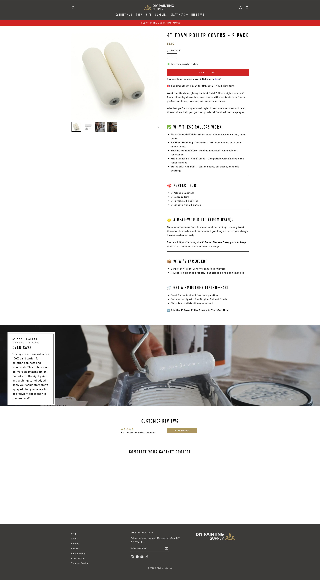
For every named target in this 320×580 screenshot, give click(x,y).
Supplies (161, 14)
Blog (73, 533)
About (74, 538)
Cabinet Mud (124, 14)
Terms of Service (79, 563)
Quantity (174, 50)
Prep (139, 14)
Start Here (178, 14)
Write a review (182, 430)
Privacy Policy (78, 558)
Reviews (75, 548)
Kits (149, 14)
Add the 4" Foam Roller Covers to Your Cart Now (199, 310)
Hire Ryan (197, 14)
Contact (75, 543)
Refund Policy (78, 553)
